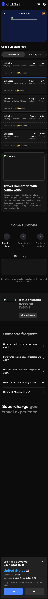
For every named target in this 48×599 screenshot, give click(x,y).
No (34, 591)
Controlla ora (28, 315)
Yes (13, 591)
